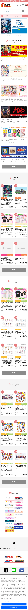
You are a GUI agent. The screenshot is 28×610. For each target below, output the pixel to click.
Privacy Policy (5, 599)
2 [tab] (9, 35)
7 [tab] (20, 35)
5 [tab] (16, 35)
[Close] (26, 576)
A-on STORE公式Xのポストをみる (8, 548)
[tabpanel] (14, 26)
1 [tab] (7, 35)
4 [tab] (14, 35)
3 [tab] (12, 35)
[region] (14, 592)
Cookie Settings (14, 604)
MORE (24, 16)
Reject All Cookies (14, 607)
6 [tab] (18, 35)
